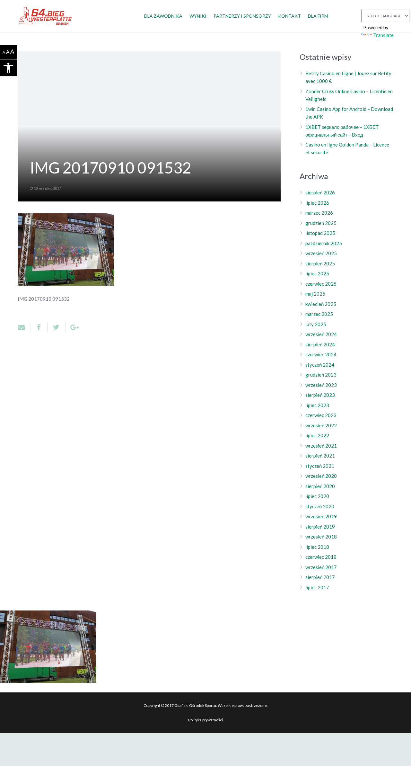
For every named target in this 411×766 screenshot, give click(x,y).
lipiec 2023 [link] (317, 405)
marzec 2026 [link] (319, 213)
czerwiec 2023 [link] (321, 415)
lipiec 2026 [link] (317, 203)
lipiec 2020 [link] (317, 496)
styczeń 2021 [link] (319, 466)
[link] (8, 67)
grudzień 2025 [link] (321, 223)
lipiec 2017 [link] (317, 587)
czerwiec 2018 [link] (321, 557)
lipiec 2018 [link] (317, 547)
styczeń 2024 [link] (319, 365)
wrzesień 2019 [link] (321, 516)
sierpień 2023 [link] (320, 395)
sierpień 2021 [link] (320, 456)
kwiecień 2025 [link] (320, 304)
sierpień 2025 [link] (320, 263)
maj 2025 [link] (315, 294)
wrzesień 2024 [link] (321, 334)
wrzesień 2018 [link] (321, 536)
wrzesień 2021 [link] (321, 446)
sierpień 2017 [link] (320, 577)
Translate (383, 35)
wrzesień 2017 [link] (321, 567)
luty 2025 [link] (315, 324)
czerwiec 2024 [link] (321, 354)
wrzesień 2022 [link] (321, 425)
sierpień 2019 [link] (320, 527)
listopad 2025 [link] (320, 233)
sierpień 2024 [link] (320, 344)
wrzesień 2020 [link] (321, 476)
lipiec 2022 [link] (317, 435)
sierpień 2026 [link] (320, 192)
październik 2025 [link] (323, 243)
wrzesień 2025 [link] (321, 253)
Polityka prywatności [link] (205, 719)
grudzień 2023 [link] (321, 375)
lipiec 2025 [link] (317, 273)
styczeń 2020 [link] (319, 506)
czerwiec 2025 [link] (321, 284)
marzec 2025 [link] (319, 314)
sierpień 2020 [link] (320, 486)
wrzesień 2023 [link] (321, 385)
